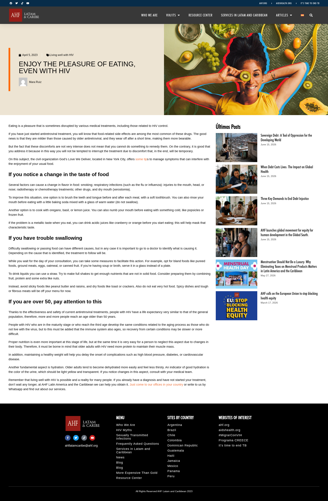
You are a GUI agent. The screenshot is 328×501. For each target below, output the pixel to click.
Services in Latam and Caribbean (244, 15)
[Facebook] (11, 3)
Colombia (174, 440)
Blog (119, 462)
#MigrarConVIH (230, 435)
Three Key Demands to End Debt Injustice (285, 198)
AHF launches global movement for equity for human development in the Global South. (287, 232)
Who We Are (149, 15)
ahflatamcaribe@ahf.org (81, 445)
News (120, 457)
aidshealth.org (284, 3)
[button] (311, 15)
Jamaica (173, 461)
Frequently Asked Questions (137, 443)
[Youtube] (27, 3)
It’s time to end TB (310, 3)
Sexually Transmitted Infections (132, 436)
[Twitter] (16, 3)
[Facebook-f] (68, 438)
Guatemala (175, 450)
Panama (173, 471)
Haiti (170, 455)
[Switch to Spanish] (302, 15)
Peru (171, 476)
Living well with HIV (62, 55)
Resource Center (201, 15)
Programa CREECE (233, 440)
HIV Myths (124, 430)
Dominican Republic (182, 445)
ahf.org (263, 3)
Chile (171, 435)
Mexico (172, 466)
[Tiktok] (22, 3)
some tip (141, 159)
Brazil (171, 430)
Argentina (174, 425)
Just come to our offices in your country (156, 384)
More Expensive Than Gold (137, 472)
